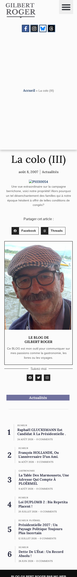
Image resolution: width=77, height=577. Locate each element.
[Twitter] (38, 378)
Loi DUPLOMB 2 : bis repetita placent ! (43, 504)
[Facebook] (30, 378)
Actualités (50, 172)
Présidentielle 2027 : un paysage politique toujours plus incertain (40, 529)
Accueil (29, 90)
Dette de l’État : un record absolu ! (41, 554)
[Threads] (51, 28)
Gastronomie (27, 471)
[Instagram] (34, 28)
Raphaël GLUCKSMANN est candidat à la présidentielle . (41, 432)
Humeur (22, 425)
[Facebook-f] (25, 28)
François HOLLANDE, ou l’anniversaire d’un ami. (38, 454)
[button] (66, 7)
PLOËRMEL (34, 520)
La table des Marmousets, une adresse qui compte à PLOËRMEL (44, 479)
